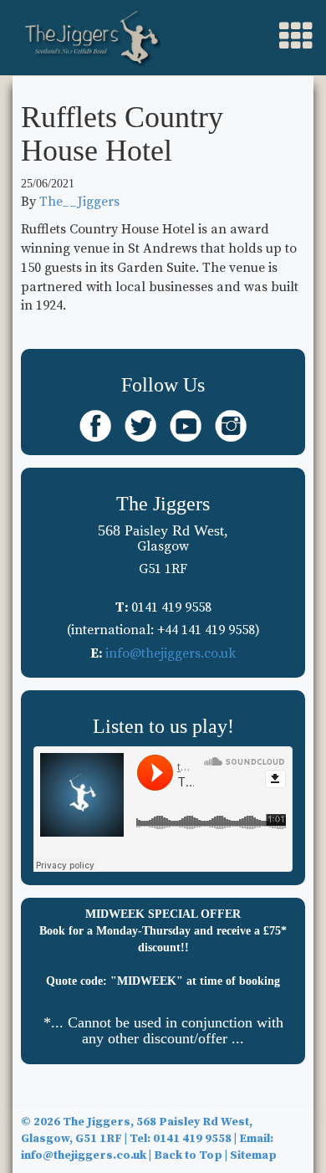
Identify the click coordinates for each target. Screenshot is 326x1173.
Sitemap (253, 1155)
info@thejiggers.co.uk (170, 653)
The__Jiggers (79, 201)
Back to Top (188, 1155)
